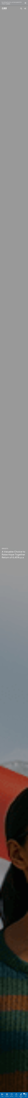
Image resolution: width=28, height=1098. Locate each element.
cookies (8, 3)
